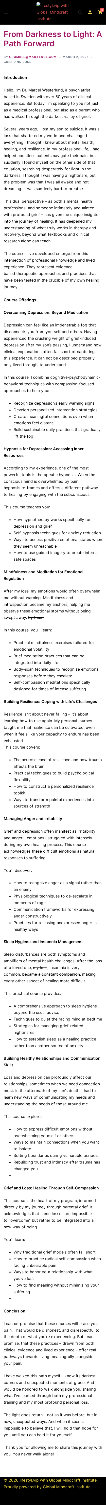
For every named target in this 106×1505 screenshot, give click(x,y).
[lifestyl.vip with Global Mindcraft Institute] (52, 11)
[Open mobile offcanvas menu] (6, 12)
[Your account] (90, 12)
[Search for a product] (80, 12)
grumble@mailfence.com (33, 57)
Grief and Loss (18, 62)
